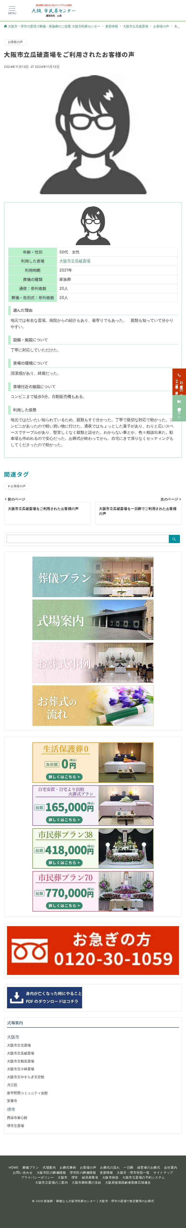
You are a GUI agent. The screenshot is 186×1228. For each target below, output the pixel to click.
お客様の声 (15, 42)
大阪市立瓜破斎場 (74, 260)
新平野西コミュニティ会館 (27, 1093)
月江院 (12, 1085)
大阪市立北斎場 (19, 1045)
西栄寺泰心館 (17, 1118)
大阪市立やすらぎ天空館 (25, 1077)
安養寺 (12, 1101)
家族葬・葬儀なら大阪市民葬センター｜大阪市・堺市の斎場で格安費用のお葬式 (99, 1201)
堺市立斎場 (15, 1126)
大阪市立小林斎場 (20, 1069)
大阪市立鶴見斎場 (20, 1061)
